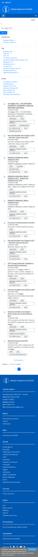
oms (6, 56)
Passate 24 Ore (9, 86)
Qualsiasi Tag (7, 51)
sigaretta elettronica (11, 72)
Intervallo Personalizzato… (12, 94)
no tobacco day (10, 58)
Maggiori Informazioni (20, 555)
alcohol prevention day (12, 68)
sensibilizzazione (10, 70)
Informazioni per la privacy (11, 419)
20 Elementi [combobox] (18, 360)
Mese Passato (9, 90)
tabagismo (8, 62)
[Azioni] (3, 2)
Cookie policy (6, 424)
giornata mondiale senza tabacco (15, 60)
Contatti (5, 421)
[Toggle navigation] (3, 15)
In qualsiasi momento (10, 82)
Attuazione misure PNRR (10, 435)
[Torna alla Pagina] (1, 23)
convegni (7, 66)
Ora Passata (8, 84)
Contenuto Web (9, 42)
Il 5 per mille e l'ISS (8, 494)
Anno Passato (9, 92)
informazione (8, 64)
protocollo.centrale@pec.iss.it (14, 407)
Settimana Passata (10, 88)
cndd (6, 54)
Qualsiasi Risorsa (8, 40)
